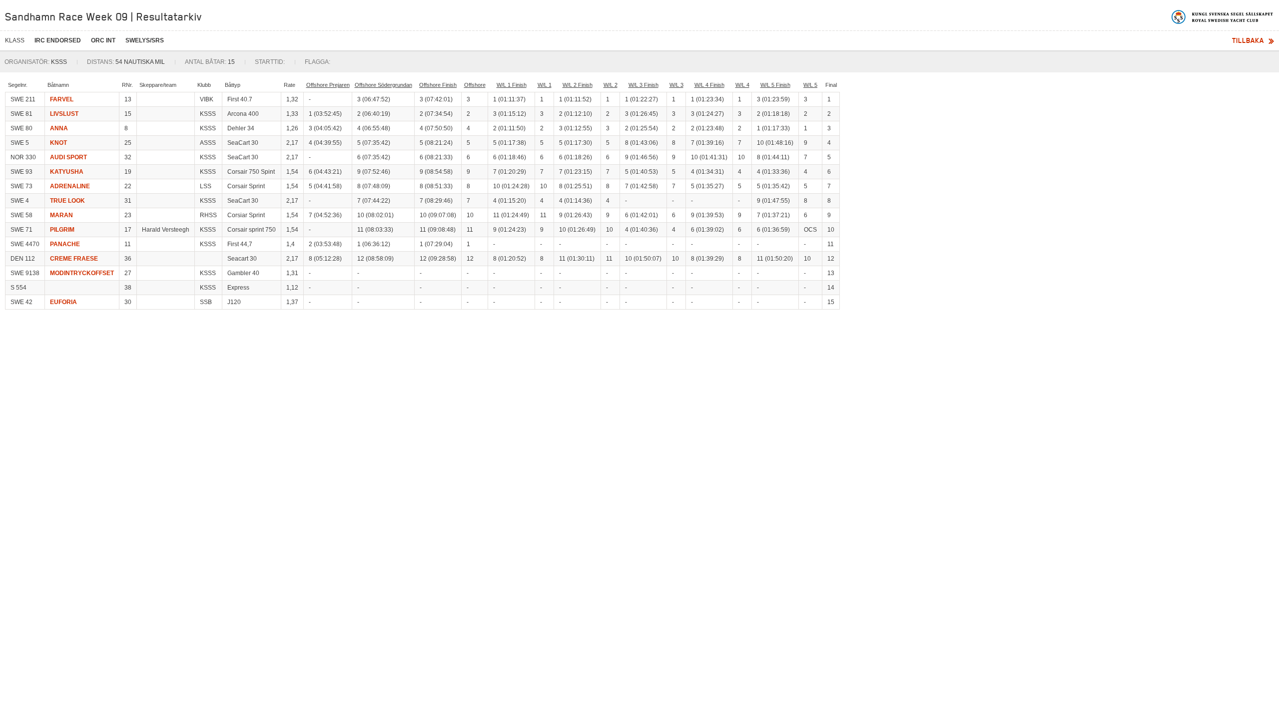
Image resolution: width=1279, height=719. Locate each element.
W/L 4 (742, 85)
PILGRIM (62, 229)
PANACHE (65, 244)
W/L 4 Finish (709, 85)
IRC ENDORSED (57, 40)
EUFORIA (63, 302)
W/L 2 (611, 85)
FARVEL (61, 99)
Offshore (475, 85)
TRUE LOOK (67, 200)
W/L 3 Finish (643, 85)
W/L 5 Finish (775, 85)
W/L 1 (545, 85)
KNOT (58, 142)
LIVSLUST (64, 113)
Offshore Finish (438, 85)
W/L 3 (676, 85)
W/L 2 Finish (578, 85)
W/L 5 (810, 85)
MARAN (61, 215)
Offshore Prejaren (328, 85)
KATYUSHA (66, 171)
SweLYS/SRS (144, 40)
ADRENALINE (70, 186)
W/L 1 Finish (512, 85)
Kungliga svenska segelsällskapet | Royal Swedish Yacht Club (1223, 17)
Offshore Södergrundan (383, 85)
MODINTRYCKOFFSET (82, 273)
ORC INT (103, 40)
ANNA (59, 128)
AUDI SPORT (68, 157)
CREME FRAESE (74, 258)
